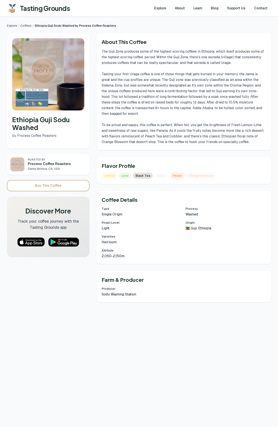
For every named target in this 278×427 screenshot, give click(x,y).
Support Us (236, 8)
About (180, 8)
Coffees (25, 26)
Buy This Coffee (48, 185)
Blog (214, 8)
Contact (261, 8)
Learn (198, 8)
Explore (160, 8)
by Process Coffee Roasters (34, 135)
